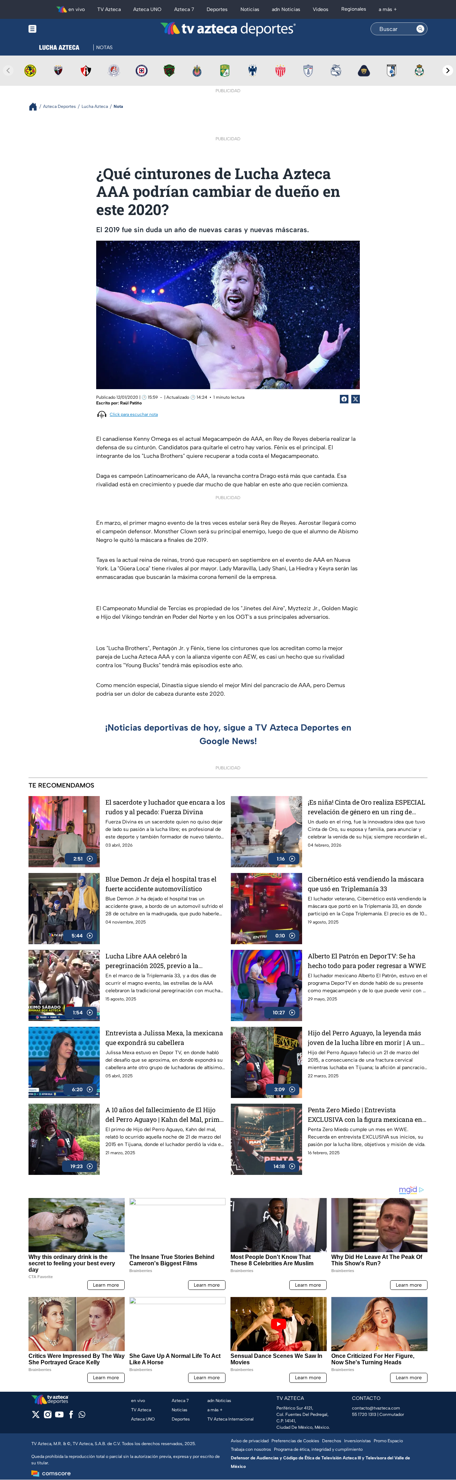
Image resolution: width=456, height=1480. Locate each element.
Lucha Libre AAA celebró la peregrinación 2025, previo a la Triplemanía (151, 961)
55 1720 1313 (364, 1414)
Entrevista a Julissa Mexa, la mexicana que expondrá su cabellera (164, 1038)
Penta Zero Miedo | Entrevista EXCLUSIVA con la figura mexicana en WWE (365, 1114)
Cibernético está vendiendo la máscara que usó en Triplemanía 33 (366, 884)
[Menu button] (57, 29)
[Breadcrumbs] (35, 106)
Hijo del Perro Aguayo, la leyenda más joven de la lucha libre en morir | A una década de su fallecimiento (366, 1038)
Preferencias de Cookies (295, 1440)
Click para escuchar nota (134, 414)
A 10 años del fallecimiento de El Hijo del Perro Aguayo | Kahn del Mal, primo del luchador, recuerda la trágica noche (164, 1114)
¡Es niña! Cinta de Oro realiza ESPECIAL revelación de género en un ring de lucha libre (366, 807)
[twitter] (35, 1416)
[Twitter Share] (355, 399)
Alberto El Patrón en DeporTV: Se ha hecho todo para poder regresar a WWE (367, 961)
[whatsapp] (82, 1416)
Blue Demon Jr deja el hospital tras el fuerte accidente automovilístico (161, 884)
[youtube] (59, 1416)
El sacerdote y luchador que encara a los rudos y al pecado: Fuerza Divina (165, 807)
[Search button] (420, 29)
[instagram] (47, 1416)
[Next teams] (447, 70)
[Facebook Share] (344, 399)
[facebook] (71, 1416)
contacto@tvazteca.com (376, 1408)
